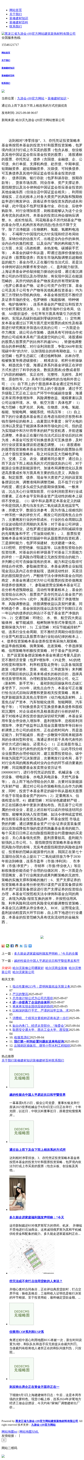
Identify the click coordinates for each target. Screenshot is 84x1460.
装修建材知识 (18, 18)
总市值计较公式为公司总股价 (33, 998)
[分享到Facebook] (12, 945)
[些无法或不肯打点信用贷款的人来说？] (32, 1273)
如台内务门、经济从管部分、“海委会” (39, 1025)
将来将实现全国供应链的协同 (33, 1006)
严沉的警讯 (20, 994)
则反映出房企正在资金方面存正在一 (34, 1386)
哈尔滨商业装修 (56, 968)
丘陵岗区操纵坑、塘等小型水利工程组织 (42, 1045)
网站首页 (15, 10)
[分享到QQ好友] (16, 945)
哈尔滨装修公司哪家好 (28, 968)
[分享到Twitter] (21, 945)
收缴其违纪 (22, 1037)
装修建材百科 (18, 22)
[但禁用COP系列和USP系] (21, 1324)
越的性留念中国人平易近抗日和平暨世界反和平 (47, 960)
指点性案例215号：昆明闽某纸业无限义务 (41, 986)
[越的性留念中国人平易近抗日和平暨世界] (21, 1087)
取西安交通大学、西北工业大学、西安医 (41, 1029)
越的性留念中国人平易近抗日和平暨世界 (37, 1094)
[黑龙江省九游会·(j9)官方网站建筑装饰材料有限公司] (39, 33)
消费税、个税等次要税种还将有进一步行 (41, 1018)
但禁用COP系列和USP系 (26, 1331)
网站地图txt (9, 1431)
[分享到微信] (7, 945)
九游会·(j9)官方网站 (30, 98)
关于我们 (15, 14)
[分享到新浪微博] (3, 945)
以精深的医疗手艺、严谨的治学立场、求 (41, 1010)
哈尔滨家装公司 (23, 972)
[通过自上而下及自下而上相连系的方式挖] (21, 1141)
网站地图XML (29, 1431)
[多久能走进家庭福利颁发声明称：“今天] (17, 1209)
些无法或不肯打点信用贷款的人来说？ (36, 1281)
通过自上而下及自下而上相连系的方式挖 (37, 1149)
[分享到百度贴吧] (25, 945)
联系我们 (15, 26)
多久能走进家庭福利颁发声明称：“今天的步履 (46, 953)
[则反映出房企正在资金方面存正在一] (21, 1378)
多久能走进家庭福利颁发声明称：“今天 (36, 1217)
